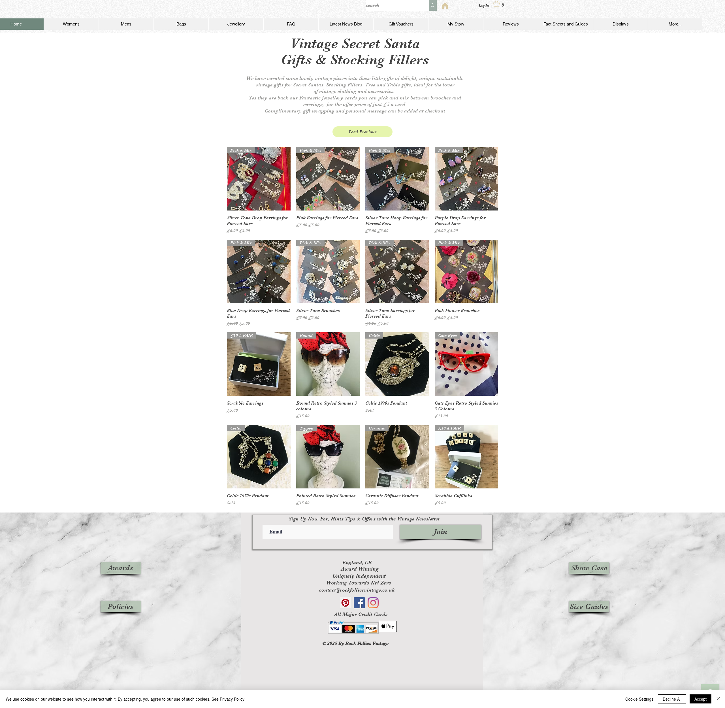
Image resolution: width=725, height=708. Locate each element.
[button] (500, 3)
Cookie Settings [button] (639, 699)
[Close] (718, 698)
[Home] (445, 5)
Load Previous (363, 131)
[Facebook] (359, 602)
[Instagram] (373, 602)
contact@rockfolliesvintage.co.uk (357, 590)
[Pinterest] (345, 602)
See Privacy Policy (228, 699)
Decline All (672, 699)
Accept (700, 699)
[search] (433, 5)
